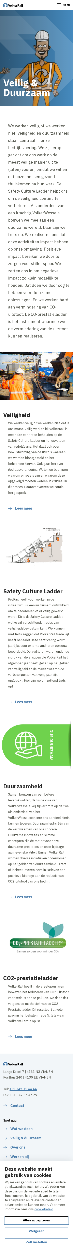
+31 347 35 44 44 (23, 1089)
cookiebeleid (43, 1209)
